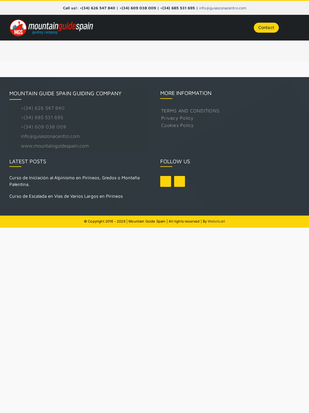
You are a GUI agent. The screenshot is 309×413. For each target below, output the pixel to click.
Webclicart (216, 221)
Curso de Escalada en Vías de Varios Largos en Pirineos (66, 196)
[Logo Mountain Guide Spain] (51, 19)
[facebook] (165, 181)
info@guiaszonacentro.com (222, 7)
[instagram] (179, 181)
